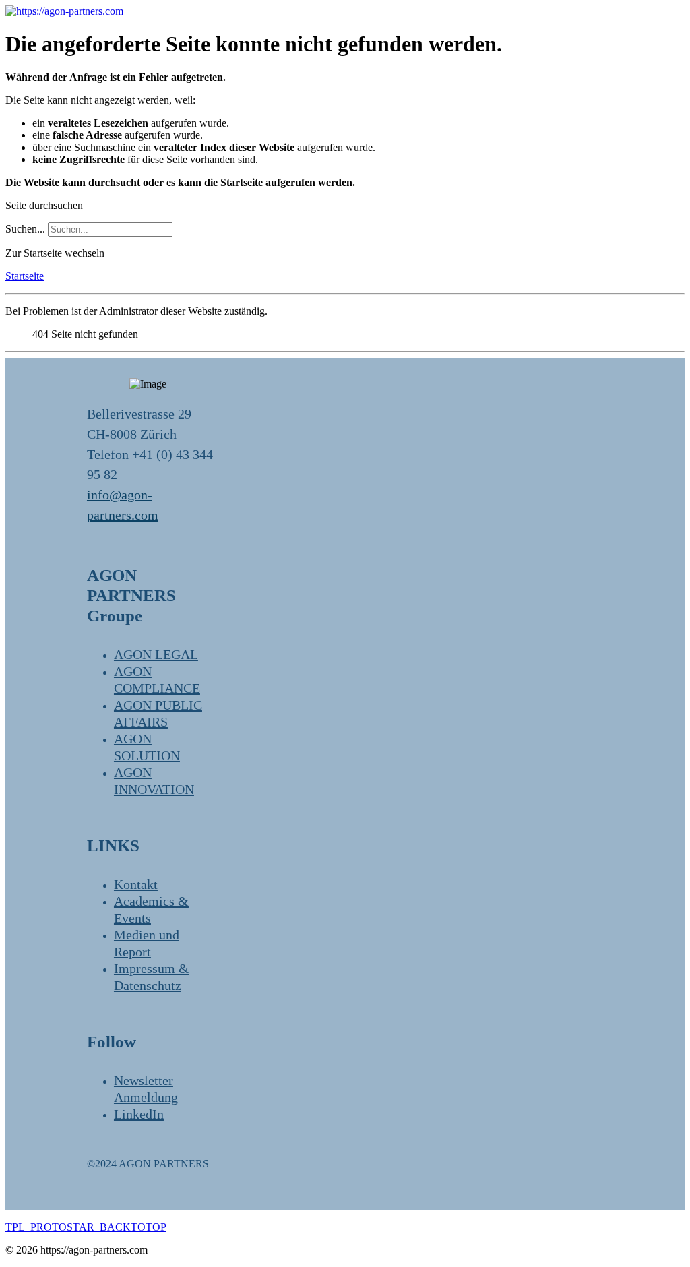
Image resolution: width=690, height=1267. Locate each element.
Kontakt (136, 884)
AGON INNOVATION (154, 781)
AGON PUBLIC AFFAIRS (158, 713)
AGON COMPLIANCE (157, 680)
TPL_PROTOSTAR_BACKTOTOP (85, 1227)
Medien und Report (146, 943)
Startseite (24, 276)
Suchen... (25, 229)
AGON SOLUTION (147, 747)
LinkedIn (139, 1114)
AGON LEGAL (156, 654)
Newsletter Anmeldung (146, 1089)
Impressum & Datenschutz (151, 977)
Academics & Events (151, 909)
